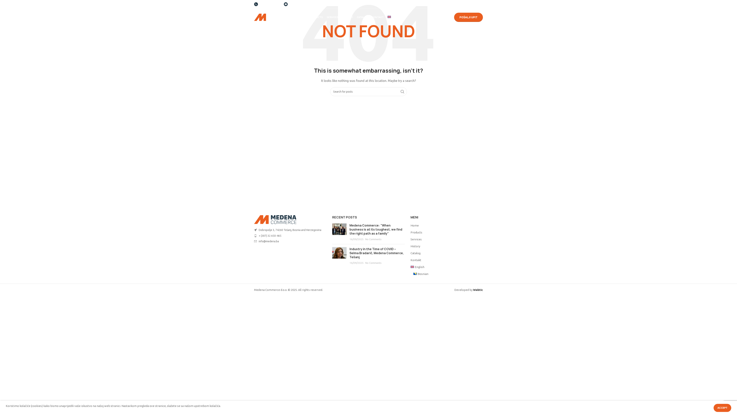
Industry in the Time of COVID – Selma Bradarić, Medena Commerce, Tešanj (376, 253)
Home (415, 225)
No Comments (373, 239)
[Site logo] (271, 17)
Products (416, 232)
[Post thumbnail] (339, 232)
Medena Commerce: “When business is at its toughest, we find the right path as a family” (375, 229)
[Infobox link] (267, 4)
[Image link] (275, 219)
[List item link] (290, 230)
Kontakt (416, 260)
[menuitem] (396, 17)
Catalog (416, 253)
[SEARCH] (402, 91)
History (415, 246)
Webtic (478, 289)
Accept (722, 407)
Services (416, 239)
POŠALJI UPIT (468, 17)
